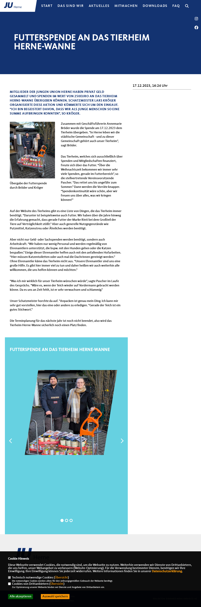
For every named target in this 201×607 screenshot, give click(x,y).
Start (47, 6)
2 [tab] (66, 520)
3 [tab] (71, 520)
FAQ (176, 6)
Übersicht (61, 577)
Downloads (155, 6)
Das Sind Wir (71, 6)
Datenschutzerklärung (167, 571)
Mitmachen (126, 6)
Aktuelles (99, 6)
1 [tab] (62, 520)
